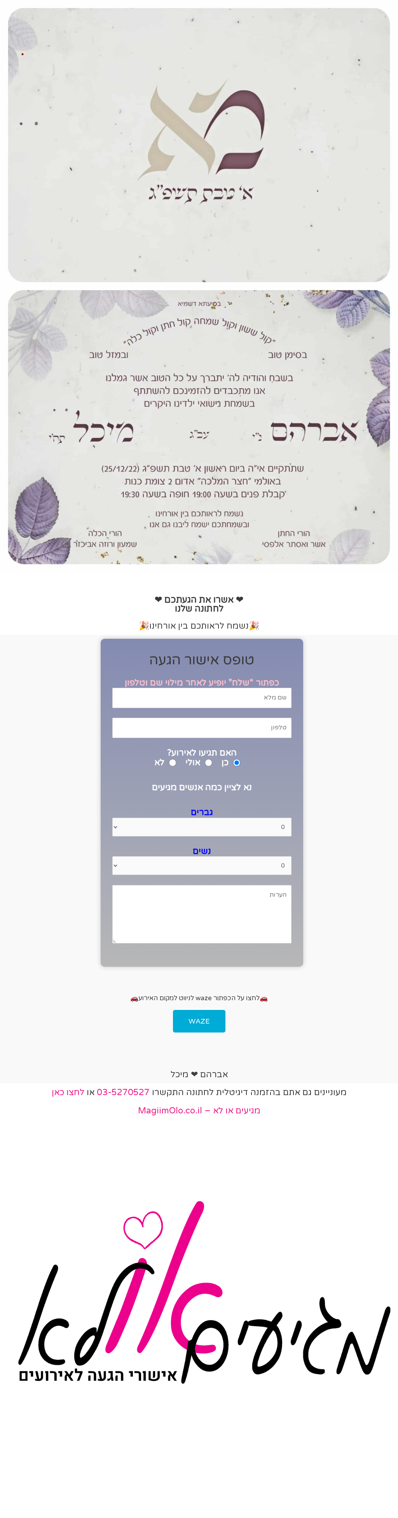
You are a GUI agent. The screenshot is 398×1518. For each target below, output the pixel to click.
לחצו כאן (68, 1092)
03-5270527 (123, 1092)
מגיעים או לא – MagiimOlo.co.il (199, 1111)
